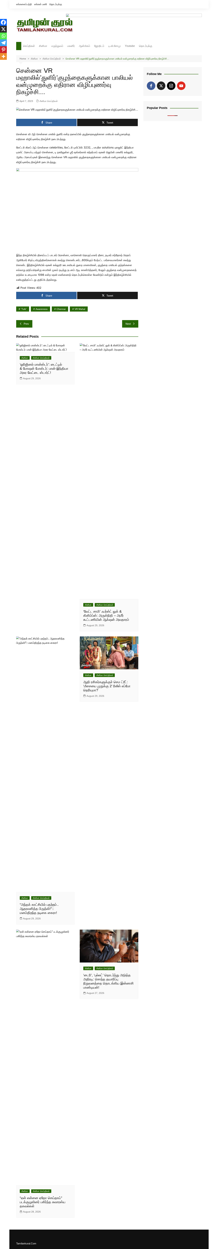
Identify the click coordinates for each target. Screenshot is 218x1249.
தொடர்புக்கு (55, 4)
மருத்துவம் (57, 45)
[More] (3, 56)
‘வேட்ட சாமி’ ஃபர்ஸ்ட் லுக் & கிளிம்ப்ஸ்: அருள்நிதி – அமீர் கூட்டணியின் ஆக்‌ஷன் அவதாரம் (106, 615)
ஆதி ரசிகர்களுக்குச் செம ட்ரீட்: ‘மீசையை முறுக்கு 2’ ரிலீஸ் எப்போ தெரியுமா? (106, 686)
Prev (26, 323)
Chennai (61, 309)
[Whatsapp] (3, 36)
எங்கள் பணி (40, 4)
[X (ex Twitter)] (161, 85)
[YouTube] (181, 85)
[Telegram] (3, 42)
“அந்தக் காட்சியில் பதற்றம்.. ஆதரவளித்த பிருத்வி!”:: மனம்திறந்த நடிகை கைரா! (39, 909)
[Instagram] (171, 85)
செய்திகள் (29, 45)
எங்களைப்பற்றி (24, 4)
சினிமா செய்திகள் (49, 101)
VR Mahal (80, 309)
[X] (3, 29)
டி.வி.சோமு (114, 45)
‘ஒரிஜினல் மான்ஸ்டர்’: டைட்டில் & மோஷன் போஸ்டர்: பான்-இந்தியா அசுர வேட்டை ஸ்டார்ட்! (44, 368)
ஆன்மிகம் (84, 45)
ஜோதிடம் (99, 45)
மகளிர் (71, 45)
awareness (42, 309)
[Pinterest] (3, 49)
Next (128, 323)
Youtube (130, 45)
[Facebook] (3, 22)
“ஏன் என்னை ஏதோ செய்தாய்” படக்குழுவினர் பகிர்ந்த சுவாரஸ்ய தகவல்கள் (42, 1202)
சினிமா (43, 45)
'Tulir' (24, 309)
